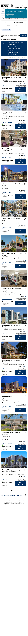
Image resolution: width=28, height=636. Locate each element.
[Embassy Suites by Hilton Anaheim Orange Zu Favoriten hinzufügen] (25, 112)
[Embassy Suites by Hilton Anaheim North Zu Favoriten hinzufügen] (25, 219)
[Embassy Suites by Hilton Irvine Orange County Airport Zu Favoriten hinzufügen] (25, 149)
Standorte (3, 11)
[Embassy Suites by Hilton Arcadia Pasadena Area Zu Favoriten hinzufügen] (25, 360)
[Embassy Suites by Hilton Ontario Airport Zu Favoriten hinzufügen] (25, 325)
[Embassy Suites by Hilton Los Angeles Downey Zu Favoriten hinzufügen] (25, 254)
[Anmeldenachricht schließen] (26, 10)
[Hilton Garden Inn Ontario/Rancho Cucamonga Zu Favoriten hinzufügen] (25, 433)
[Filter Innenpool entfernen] (10, 30)
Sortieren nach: (7, 22)
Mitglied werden (18, 7)
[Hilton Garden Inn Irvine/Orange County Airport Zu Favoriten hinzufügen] (25, 184)
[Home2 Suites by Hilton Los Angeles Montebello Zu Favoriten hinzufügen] (25, 289)
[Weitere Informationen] (25, 84)
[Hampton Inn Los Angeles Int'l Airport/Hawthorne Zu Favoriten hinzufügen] (25, 395)
